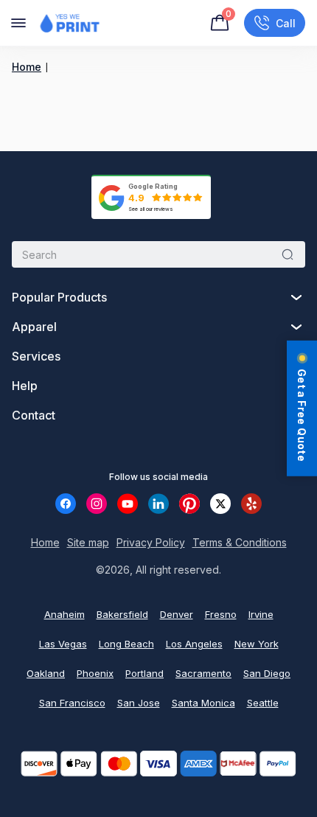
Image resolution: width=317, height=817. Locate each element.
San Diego (266, 673)
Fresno (221, 614)
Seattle (263, 703)
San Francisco (72, 703)
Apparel (34, 326)
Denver (176, 614)
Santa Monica (203, 703)
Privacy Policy (150, 542)
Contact (33, 415)
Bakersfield (122, 614)
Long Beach (126, 644)
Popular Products (59, 297)
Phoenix (95, 673)
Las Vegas (63, 644)
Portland (144, 673)
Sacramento (203, 673)
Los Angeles (194, 644)
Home (26, 66)
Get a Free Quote (302, 415)
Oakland (46, 673)
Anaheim (64, 614)
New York (256, 644)
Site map (88, 542)
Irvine (261, 614)
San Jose (138, 703)
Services (36, 356)
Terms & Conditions (239, 542)
